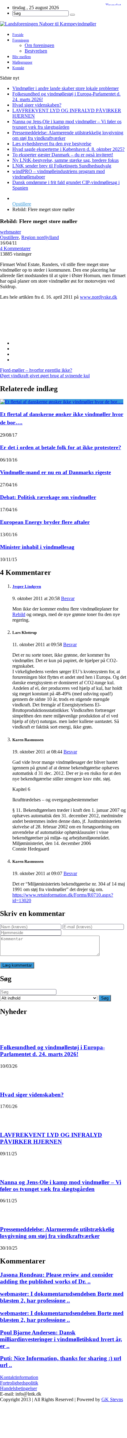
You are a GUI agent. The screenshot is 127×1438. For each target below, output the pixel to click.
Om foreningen (39, 45)
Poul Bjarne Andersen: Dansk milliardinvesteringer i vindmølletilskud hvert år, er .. (61, 1339)
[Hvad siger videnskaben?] (8, 1076)
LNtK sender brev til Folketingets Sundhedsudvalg (61, 165)
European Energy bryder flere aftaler (45, 522)
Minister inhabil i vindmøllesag (37, 547)
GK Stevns (112, 1399)
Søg (105, 998)
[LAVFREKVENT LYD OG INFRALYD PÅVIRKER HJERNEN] (8, 1117)
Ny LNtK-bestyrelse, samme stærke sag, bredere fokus (65, 160)
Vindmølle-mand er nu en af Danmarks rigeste (55, 472)
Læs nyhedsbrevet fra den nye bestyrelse (51, 143)
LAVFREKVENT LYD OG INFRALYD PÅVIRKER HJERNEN (51, 1138)
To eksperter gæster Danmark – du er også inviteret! (62, 154)
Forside (17, 35)
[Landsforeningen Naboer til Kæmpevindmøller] (63, 24)
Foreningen (20, 40)
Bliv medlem (21, 57)
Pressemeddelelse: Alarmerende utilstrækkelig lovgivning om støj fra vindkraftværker (57, 1232)
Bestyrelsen (36, 50)
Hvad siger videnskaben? (36, 105)
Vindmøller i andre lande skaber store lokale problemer (65, 88)
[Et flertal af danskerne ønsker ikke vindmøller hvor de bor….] (61, 401)
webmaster (10, 231)
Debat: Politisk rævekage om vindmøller (48, 497)
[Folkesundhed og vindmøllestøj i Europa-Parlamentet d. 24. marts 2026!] (8, 1029)
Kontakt (18, 68)
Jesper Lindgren (26, 586)
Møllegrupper (22, 62)
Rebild (18, 614)
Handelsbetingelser (18, 1388)
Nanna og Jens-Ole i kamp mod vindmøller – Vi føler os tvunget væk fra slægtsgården (66, 124)
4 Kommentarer (15, 248)
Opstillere (21, 203)
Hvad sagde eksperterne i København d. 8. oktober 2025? (68, 149)
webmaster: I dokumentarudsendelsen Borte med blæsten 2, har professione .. (62, 1297)
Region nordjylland (40, 237)
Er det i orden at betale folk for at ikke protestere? (60, 447)
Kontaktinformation (19, 1377)
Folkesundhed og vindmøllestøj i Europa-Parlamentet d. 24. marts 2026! (52, 1050)
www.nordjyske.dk (98, 297)
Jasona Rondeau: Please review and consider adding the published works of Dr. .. (56, 1278)
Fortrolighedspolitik (19, 1382)
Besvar (68, 598)
